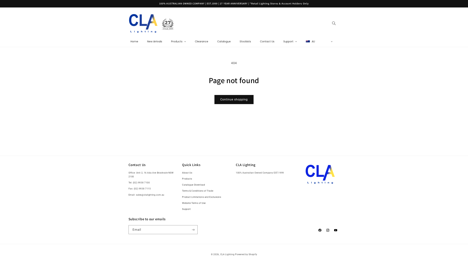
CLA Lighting (227, 254)
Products (187, 179)
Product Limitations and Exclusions (201, 197)
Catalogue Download (193, 185)
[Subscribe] (193, 229)
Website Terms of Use (194, 203)
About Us (187, 172)
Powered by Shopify (246, 254)
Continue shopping (234, 99)
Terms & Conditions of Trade (197, 191)
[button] (334, 23)
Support (186, 209)
